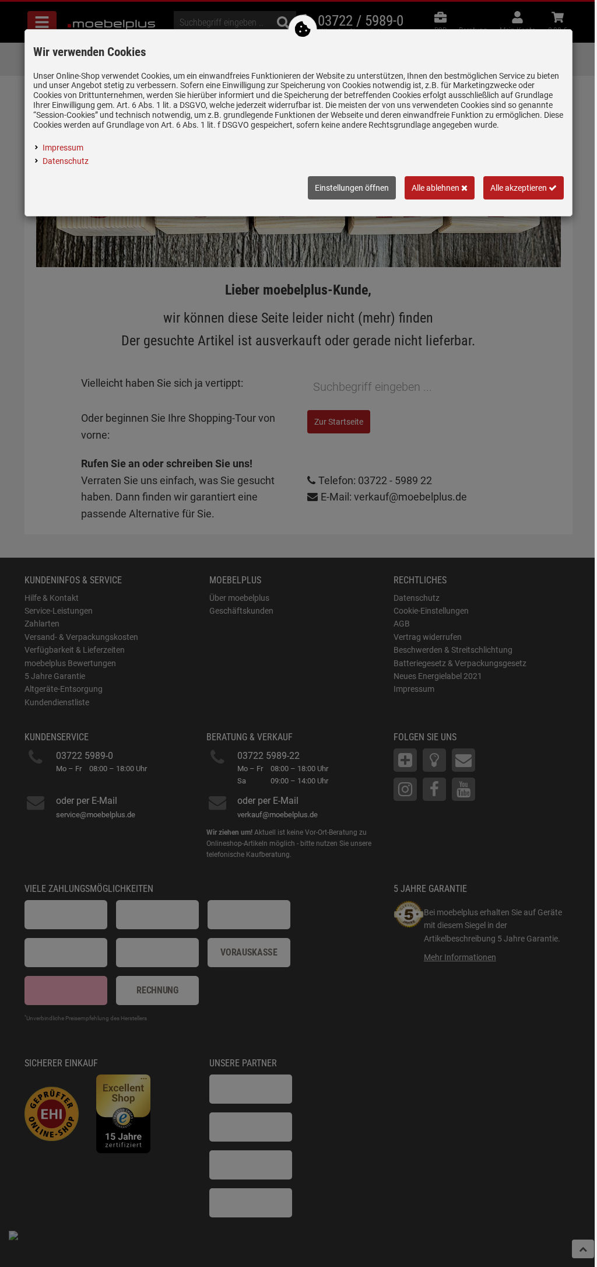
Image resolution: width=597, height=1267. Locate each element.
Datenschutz (66, 161)
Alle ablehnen (436, 187)
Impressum (63, 147)
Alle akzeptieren (519, 187)
